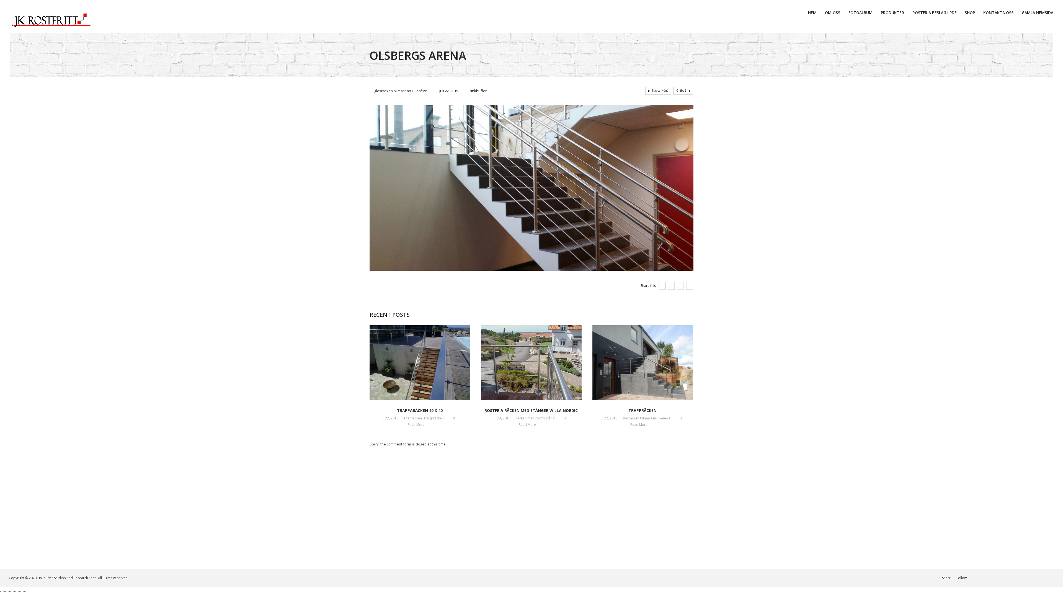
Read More (416, 424)
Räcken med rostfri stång (534, 418)
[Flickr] (1052, 578)
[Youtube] (1026, 578)
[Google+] (1018, 578)
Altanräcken (412, 418)
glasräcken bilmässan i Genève (400, 90)
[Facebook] (983, 578)
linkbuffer (478, 90)
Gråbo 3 (681, 90)
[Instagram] (1001, 578)
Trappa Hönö (660, 90)
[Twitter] (992, 578)
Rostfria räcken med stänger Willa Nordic (531, 410)
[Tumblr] (1044, 578)
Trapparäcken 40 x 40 (420, 410)
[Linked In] (975, 578)
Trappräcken (434, 418)
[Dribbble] (1009, 578)
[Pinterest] (1035, 578)
